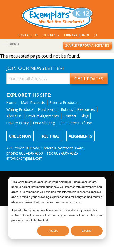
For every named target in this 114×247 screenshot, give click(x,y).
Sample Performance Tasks (87, 45)
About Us (14, 115)
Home (11, 102)
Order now (20, 136)
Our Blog (50, 35)
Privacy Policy (17, 122)
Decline (86, 230)
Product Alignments (42, 115)
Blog (84, 115)
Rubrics (67, 109)
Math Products (33, 102)
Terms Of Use (75, 122)
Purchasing (47, 109)
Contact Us (27, 35)
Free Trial (50, 136)
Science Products (64, 102)
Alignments (80, 136)
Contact (69, 115)
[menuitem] (27, 35)
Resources (86, 109)
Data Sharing (44, 122)
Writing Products (20, 109)
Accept (53, 230)
